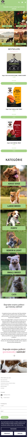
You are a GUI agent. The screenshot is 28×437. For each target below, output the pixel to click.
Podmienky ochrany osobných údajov (8, 383)
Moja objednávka (4, 379)
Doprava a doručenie (5, 384)
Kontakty (2, 388)
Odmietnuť (7, 433)
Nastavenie (13, 429)
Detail (14, 83)
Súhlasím (20, 433)
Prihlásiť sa (4, 417)
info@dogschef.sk (6, 394)
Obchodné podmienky (5, 381)
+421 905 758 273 (6, 397)
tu (22, 425)
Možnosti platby (4, 386)
